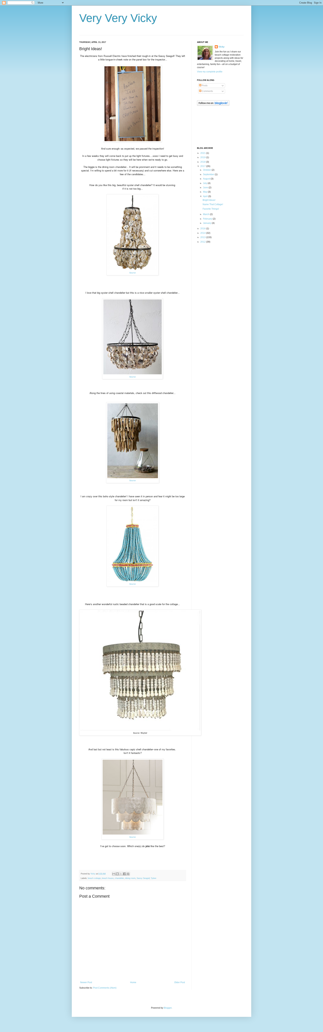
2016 (203, 228)
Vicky (221, 46)
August (207, 178)
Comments (207, 91)
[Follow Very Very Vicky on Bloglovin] (213, 105)
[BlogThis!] (117, 874)
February (208, 218)
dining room (130, 878)
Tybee (153, 878)
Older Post (179, 982)
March (206, 214)
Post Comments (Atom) (104, 988)
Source (132, 272)
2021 (203, 153)
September (209, 174)
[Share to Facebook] (124, 874)
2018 (203, 162)
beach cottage (94, 878)
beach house (108, 878)
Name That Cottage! (213, 204)
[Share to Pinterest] (128, 874)
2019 (203, 157)
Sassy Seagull (143, 878)
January (207, 223)
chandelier (119, 878)
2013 (203, 237)
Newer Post (86, 982)
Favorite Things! (211, 209)
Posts (204, 85)
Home (133, 982)
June (206, 187)
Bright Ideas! (209, 200)
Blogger (168, 1008)
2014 (203, 233)
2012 (203, 242)
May (205, 192)
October (207, 170)
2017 (203, 166)
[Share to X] (121, 874)
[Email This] (114, 874)
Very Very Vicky (118, 18)
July (205, 183)
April (205, 196)
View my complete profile (209, 71)
